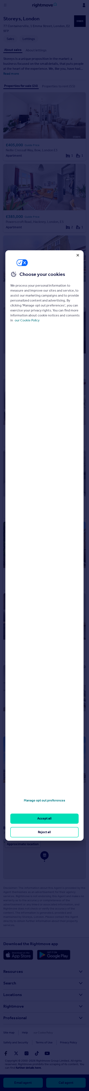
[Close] (77, 255)
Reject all (44, 832)
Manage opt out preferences (44, 800)
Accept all (44, 819)
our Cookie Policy (27, 320)
